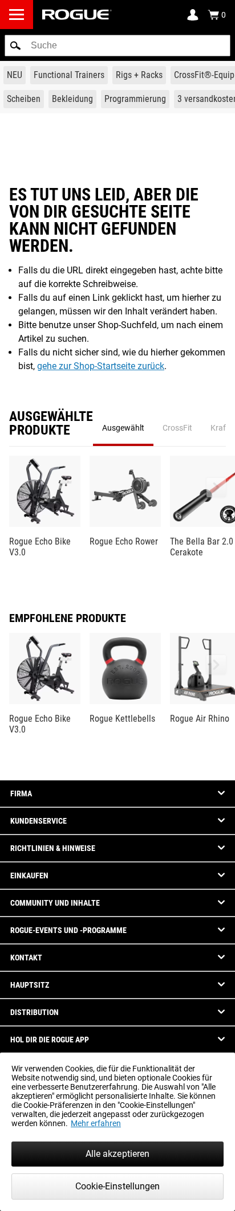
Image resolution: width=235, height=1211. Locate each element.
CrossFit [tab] (177, 427)
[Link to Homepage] (77, 14)
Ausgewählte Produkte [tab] (51, 424)
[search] (117, 45)
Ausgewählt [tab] (123, 427)
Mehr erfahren (96, 1123)
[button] (15, 45)
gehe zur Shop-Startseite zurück (100, 366)
